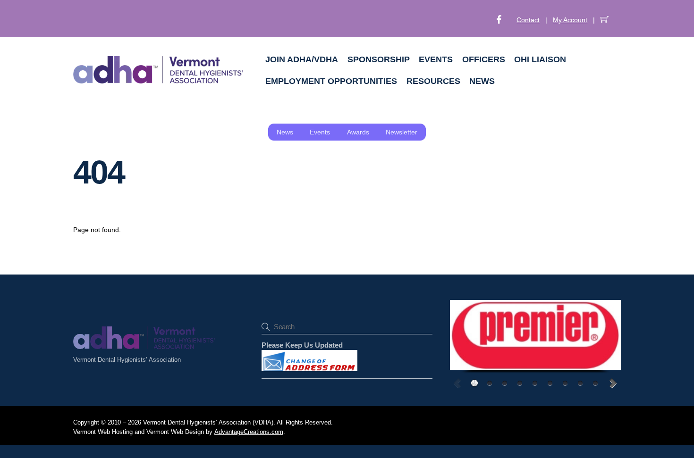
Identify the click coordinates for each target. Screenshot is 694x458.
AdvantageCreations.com (248, 432)
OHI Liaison (540, 59)
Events (436, 59)
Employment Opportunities (331, 81)
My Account (570, 20)
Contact (528, 20)
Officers (483, 59)
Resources (433, 81)
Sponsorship (378, 59)
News (482, 81)
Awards (358, 132)
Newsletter (401, 132)
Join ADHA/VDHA (301, 59)
